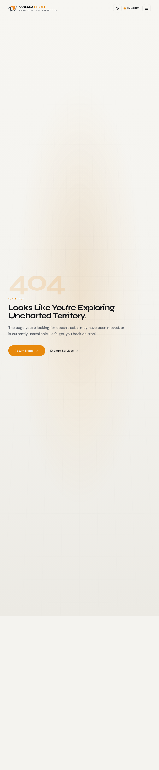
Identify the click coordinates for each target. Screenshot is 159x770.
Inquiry (133, 8)
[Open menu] (146, 8)
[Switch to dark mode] (117, 8)
